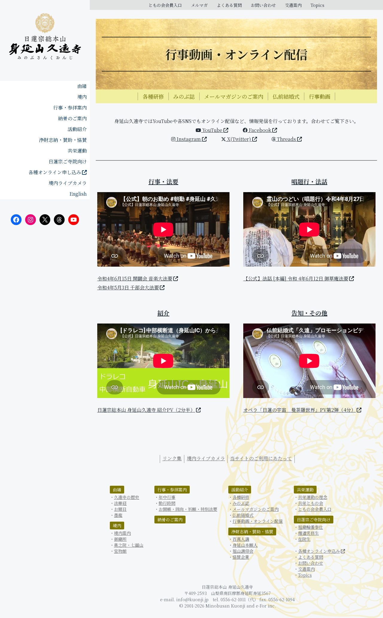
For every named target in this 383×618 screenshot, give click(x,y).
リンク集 (172, 458)
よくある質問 (229, 5)
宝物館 (120, 551)
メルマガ (199, 5)
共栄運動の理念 (312, 497)
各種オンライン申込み (319, 551)
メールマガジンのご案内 (233, 96)
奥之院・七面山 (128, 545)
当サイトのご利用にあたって (261, 458)
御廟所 (120, 539)
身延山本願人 (245, 545)
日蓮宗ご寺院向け (67, 161)
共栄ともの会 (310, 503)
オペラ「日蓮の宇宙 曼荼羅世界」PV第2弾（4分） (299, 409)
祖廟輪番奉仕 (310, 527)
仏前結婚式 (286, 96)
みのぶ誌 (184, 96)
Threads (286, 139)
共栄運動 (77, 150)
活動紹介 (77, 129)
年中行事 (167, 497)
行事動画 (319, 96)
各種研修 (153, 96)
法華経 (120, 503)
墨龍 (118, 515)
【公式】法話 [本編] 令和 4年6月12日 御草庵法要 (295, 278)
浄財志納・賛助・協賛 (63, 139)
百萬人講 (240, 539)
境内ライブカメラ (67, 183)
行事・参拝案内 (70, 107)
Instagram (188, 139)
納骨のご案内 (72, 118)
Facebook (259, 130)
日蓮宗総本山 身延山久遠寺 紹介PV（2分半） (146, 409)
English (78, 193)
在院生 (304, 539)
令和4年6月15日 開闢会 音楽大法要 (134, 278)
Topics (317, 5)
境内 (82, 96)
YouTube (212, 130)
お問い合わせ (263, 5)
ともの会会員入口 (165, 5)
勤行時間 (167, 503)
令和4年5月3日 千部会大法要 (128, 287)
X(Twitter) (239, 139)
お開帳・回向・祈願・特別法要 (188, 509)
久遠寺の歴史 (126, 497)
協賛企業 (240, 557)
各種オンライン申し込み (54, 172)
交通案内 (293, 5)
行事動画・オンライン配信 (257, 521)
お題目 (120, 509)
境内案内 (122, 533)
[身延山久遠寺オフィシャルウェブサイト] (45, 37)
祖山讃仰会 (242, 551)
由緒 (82, 86)
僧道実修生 (308, 533)
